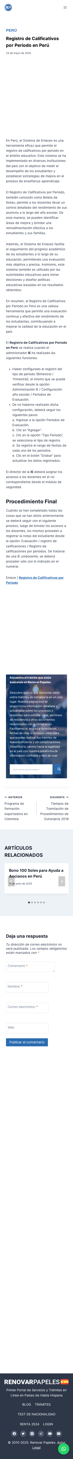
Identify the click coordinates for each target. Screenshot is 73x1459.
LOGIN (48, 1424)
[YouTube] (50, 1434)
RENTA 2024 (29, 1424)
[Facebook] (14, 1434)
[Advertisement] (36, 97)
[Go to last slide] (11, 881)
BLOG (26, 1404)
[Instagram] (32, 1434)
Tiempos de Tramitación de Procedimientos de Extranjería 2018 (54, 808)
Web (11, 1027)
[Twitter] (23, 1434)
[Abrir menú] (65, 7)
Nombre (15, 986)
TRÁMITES (43, 1404)
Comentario (18, 966)
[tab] (29, 902)
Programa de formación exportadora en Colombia (16, 808)
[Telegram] (41, 1434)
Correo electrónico (23, 1007)
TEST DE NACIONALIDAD (36, 1414)
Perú (11, 30)
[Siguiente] (61, 881)
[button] (63, 1449)
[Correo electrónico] (59, 1434)
